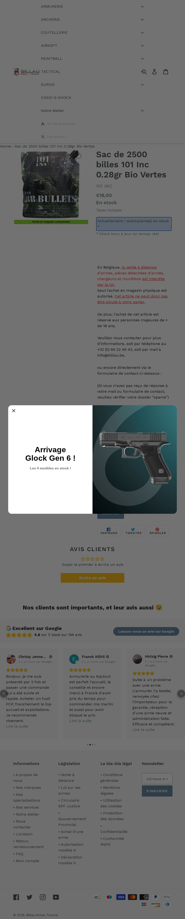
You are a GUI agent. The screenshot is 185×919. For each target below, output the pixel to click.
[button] (14, 411)
